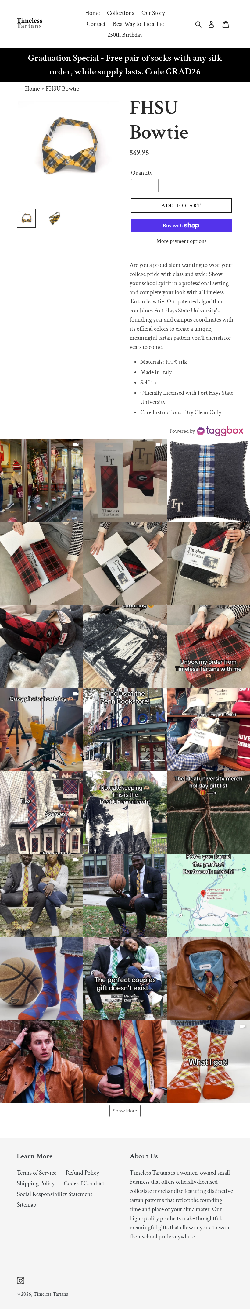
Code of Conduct (84, 1183)
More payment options (181, 241)
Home (32, 89)
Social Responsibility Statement (54, 1194)
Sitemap (26, 1205)
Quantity (141, 173)
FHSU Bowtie (62, 89)
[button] (41, 480)
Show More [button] (125, 1111)
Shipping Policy (36, 1183)
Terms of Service (36, 1173)
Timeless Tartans (51, 1294)
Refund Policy (82, 1173)
